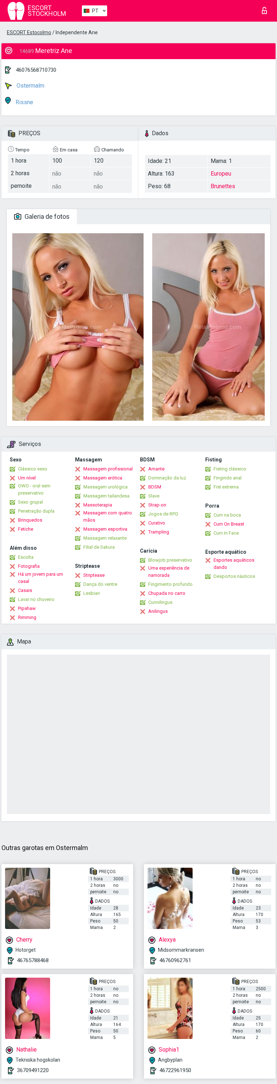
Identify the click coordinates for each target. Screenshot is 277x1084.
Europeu (221, 173)
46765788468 (33, 960)
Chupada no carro (166, 593)
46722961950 (175, 1070)
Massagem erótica (102, 478)
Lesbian (91, 593)
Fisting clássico (230, 469)
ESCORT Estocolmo (29, 32)
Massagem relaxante (105, 538)
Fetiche (25, 529)
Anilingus (158, 611)
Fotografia (29, 566)
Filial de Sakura (99, 547)
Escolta (26, 557)
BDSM (154, 487)
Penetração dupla (36, 511)
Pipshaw (27, 608)
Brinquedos (30, 520)
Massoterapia (97, 505)
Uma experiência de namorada (168, 571)
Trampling (158, 532)
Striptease (94, 575)
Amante (156, 469)
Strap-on (157, 505)
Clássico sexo (32, 469)
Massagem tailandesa (106, 496)
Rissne (23, 102)
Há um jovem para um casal (40, 577)
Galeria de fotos (46, 216)
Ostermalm (29, 85)
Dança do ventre (100, 584)
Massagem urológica (105, 487)
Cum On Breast (229, 524)
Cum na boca (227, 515)
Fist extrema (226, 487)
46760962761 (175, 960)
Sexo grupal (30, 502)
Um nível (27, 478)
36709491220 (33, 1070)
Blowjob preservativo (170, 560)
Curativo (156, 523)
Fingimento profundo (170, 584)
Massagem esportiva (105, 529)
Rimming (27, 617)
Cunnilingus (160, 602)
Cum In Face (226, 533)
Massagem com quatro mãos (107, 516)
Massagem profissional (108, 469)
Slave (153, 496)
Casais (25, 590)
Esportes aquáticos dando (234, 563)
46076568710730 (36, 70)
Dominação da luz (167, 478)
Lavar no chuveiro (36, 599)
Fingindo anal (228, 478)
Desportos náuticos (234, 576)
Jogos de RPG (163, 514)
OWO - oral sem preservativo (34, 489)
